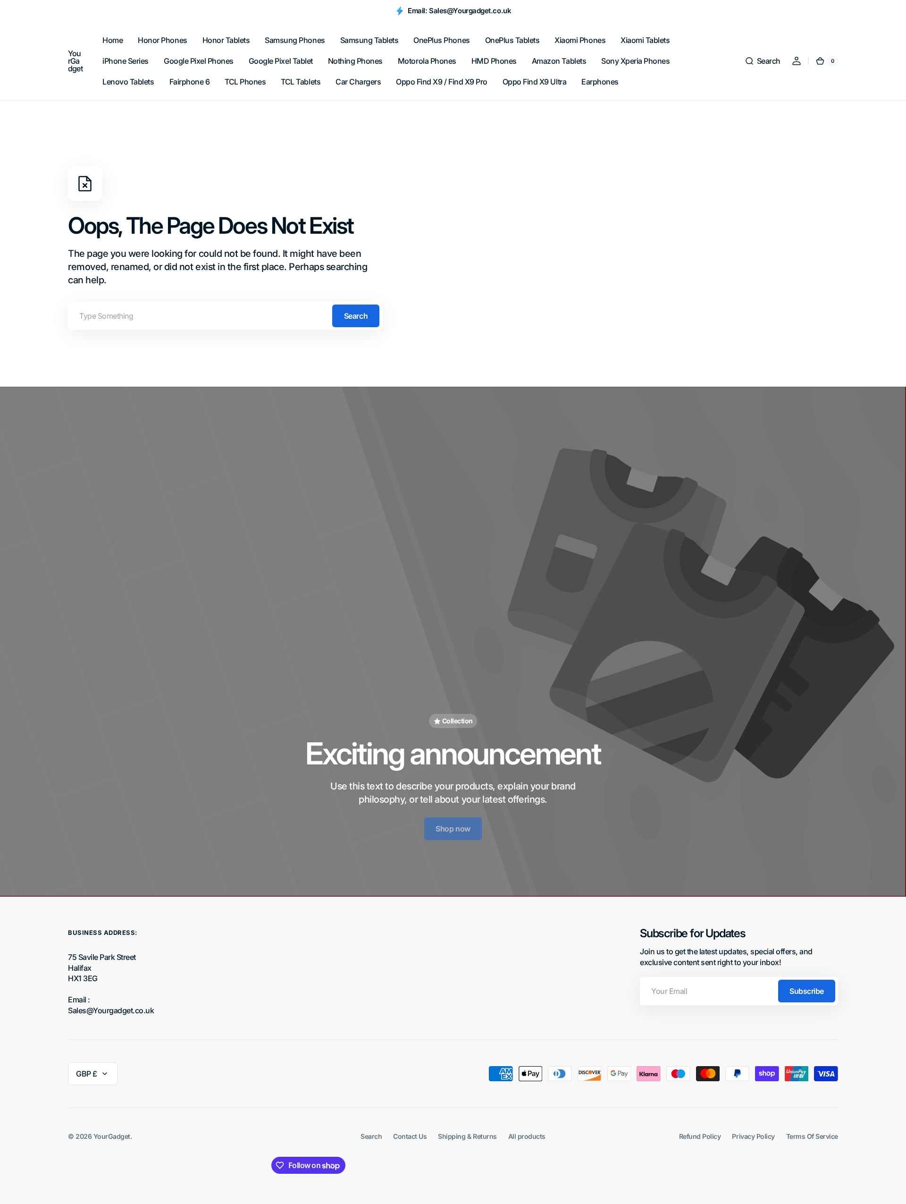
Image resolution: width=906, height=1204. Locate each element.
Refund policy (700, 1136)
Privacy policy (753, 1136)
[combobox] (225, 316)
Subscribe (806, 991)
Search (356, 316)
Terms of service (812, 1136)
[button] (762, 61)
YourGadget (111, 1136)
